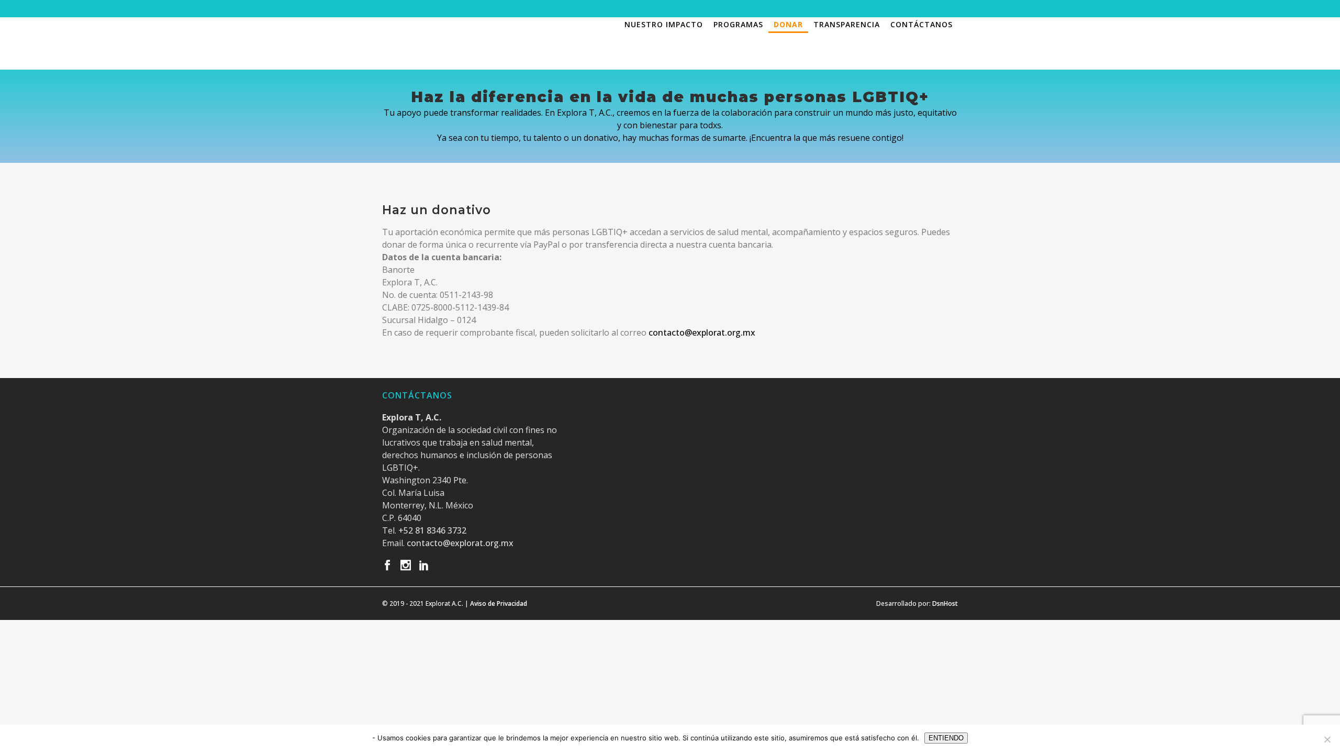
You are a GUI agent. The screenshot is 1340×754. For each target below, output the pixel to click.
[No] (1327, 739)
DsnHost (945, 603)
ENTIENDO (946, 738)
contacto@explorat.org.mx (702, 332)
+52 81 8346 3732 (432, 530)
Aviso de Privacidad (498, 603)
